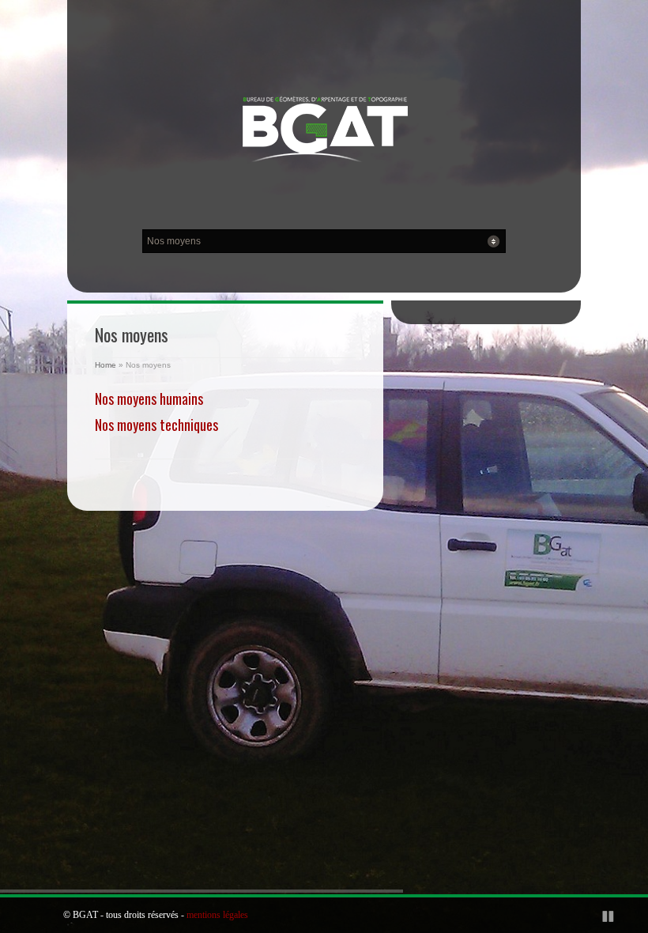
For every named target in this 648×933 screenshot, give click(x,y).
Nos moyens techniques (156, 424)
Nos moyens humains (149, 398)
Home (105, 365)
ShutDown (48, 915)
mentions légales (217, 914)
